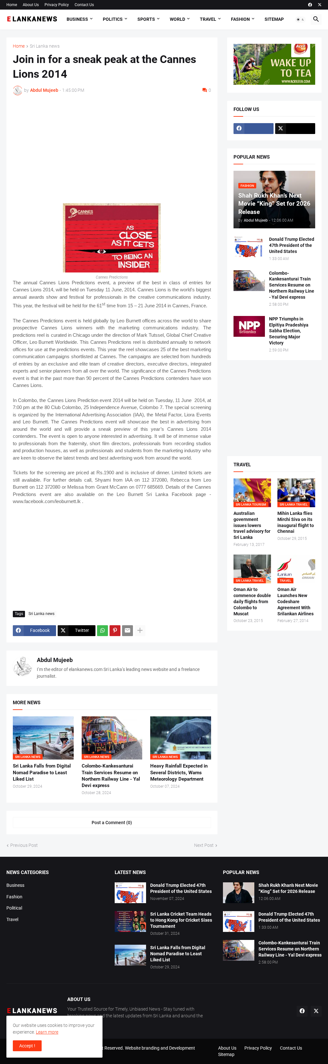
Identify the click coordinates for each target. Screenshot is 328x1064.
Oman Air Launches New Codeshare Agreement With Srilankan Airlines (295, 601)
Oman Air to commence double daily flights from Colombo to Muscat (252, 601)
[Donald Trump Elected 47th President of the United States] (249, 246)
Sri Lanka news (45, 46)
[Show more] (140, 630)
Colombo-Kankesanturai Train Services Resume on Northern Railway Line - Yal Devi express (111, 775)
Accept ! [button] (27, 1045)
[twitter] (320, 5)
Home (11, 5)
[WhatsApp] (102, 630)
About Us (31, 5)
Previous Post (24, 845)
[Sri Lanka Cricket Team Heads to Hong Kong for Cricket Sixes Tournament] (130, 921)
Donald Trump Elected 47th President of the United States (291, 245)
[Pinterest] (115, 630)
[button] (300, 19)
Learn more (47, 1032)
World (177, 19)
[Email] (127, 630)
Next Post (204, 845)
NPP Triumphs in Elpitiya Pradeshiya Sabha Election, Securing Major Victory (288, 331)
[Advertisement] (112, 148)
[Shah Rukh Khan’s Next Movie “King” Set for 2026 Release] (238, 892)
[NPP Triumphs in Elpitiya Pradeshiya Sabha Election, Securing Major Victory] (249, 326)
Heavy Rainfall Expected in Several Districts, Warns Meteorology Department (179, 772)
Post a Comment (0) (112, 822)
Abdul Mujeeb (55, 660)
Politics (113, 19)
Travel (208, 19)
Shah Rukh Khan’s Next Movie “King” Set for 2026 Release (288, 888)
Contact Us (84, 5)
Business (77, 19)
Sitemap (274, 19)
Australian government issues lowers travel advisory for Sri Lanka (252, 525)
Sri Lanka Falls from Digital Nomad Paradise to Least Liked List (42, 772)
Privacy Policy (57, 5)
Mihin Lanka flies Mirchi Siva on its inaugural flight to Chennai (295, 522)
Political (14, 907)
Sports (146, 19)
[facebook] (310, 5)
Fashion (240, 19)
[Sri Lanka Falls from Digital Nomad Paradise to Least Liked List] (130, 955)
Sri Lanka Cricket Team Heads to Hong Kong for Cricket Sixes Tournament (181, 920)
